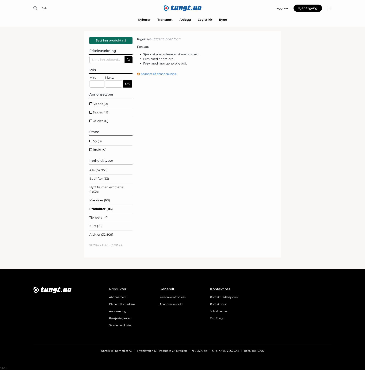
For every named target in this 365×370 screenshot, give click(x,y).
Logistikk (205, 20)
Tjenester (98, 217)
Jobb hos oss (218, 311)
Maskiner (99, 200)
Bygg (223, 20)
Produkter (101, 209)
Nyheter (144, 20)
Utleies (100, 121)
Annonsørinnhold (170, 304)
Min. (93, 77)
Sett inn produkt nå (111, 40)
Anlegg (185, 20)
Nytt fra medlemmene (106, 189)
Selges (101, 112)
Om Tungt (217, 318)
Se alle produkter (120, 325)
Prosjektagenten (120, 318)
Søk (44, 8)
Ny (97, 141)
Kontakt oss (218, 304)
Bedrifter (99, 178)
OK (127, 84)
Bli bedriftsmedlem (122, 304)
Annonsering (117, 311)
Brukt (99, 150)
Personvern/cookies (172, 297)
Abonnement (118, 297)
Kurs (95, 226)
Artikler (101, 234)
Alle (98, 170)
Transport (165, 20)
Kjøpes (100, 104)
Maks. (109, 77)
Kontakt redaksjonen (224, 297)
